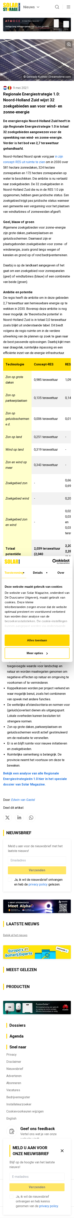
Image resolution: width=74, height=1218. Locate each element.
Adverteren (14, 1076)
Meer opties (35, 653)
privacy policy (48, 1206)
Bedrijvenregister (18, 1097)
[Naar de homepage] (11, 7)
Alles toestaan (37, 640)
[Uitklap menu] (68, 7)
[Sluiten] (62, 1150)
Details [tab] (38, 572)
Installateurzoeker (18, 1104)
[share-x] (7, 817)
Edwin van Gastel (23, 800)
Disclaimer (13, 1062)
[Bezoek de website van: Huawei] (37, 1007)
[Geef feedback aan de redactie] (11, 1131)
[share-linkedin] (19, 817)
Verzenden (37, 1187)
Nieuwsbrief (14, 1069)
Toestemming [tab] (14, 572)
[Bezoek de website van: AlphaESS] (37, 906)
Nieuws (29, 7)
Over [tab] (60, 572)
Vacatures (13, 1090)
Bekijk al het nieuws (15, 935)
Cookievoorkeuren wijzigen (25, 1111)
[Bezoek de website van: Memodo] (37, 952)
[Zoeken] (57, 7)
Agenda (16, 1036)
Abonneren (13, 1083)
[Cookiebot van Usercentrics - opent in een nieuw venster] (52, 561)
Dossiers (17, 1025)
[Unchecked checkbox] (11, 1197)
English (11, 1118)
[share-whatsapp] (31, 817)
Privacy (11, 1054)
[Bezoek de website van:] (37, 24)
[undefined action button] (63, 1177)
